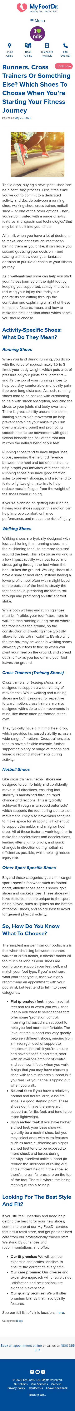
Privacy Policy (16, 1388)
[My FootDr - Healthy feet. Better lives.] (37, 11)
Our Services (39, 1384)
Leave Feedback (57, 1388)
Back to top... (37, 1394)
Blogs (19, 1321)
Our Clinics (21, 1384)
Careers (56, 1384)
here (60, 1312)
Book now (63, 66)
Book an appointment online (21, 1346)
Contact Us (36, 1388)
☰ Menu (37, 20)
